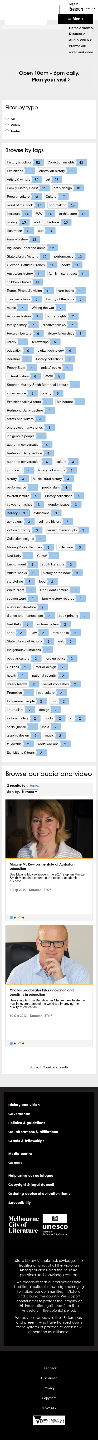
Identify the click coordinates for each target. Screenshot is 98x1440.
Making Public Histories (28, 547)
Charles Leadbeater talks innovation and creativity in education (42, 992)
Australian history (56, 171)
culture (65, 462)
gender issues (62, 504)
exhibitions (45, 513)
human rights (60, 316)
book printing (72, 616)
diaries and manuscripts (28, 616)
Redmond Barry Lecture (28, 410)
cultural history (21, 376)
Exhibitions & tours (24, 753)
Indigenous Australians (27, 650)
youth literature (57, 564)
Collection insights (65, 162)
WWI (44, 214)
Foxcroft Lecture (23, 333)
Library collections (53, 359)
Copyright (49, 1398)
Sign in (73, 3)
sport (14, 633)
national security (48, 676)
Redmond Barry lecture (28, 453)
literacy (16, 513)
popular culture (22, 658)
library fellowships (65, 333)
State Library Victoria (27, 256)
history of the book (60, 573)
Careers (15, 1162)
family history (20, 325)
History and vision (24, 1104)
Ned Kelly (18, 556)
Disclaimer (49, 1378)
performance (68, 256)
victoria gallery (51, 624)
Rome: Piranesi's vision (28, 291)
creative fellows (22, 299)
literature (18, 214)
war (45, 231)
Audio (15, 131)
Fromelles (18, 693)
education (18, 351)
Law (37, 633)
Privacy (49, 1388)
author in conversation (27, 445)
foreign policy (59, 658)
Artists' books (20, 573)
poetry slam (54, 487)
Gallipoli (16, 667)
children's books (23, 282)
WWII (52, 376)
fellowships (44, 342)
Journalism (19, 710)
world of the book (24, 205)
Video (15, 125)
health (15, 676)
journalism (18, 470)
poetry (50, 393)
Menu (77, 19)
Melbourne (68, 402)
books (70, 265)
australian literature (25, 607)
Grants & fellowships (26, 1141)
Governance (19, 1113)
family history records (62, 599)
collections (69, 547)
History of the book (64, 299)
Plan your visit (49, 79)
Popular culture (22, 197)
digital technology (54, 351)
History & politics (23, 162)
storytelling (18, 581)
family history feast (67, 274)
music (15, 308)
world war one (52, 744)
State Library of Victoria (28, 641)
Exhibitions (19, 171)
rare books (69, 291)
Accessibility (19, 1202)
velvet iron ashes (23, 504)
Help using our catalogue (31, 1175)
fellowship (18, 744)
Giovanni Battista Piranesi (30, 265)
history (15, 479)
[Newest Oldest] (29, 792)
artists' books (54, 368)
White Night (19, 590)
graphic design (21, 735)
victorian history (22, 530)
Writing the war (47, 308)
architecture (72, 214)
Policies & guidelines (26, 1122)
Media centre (20, 1153)
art (52, 179)
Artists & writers (23, 179)
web (65, 641)
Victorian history (22, 316)
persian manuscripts (65, 530)
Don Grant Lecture (58, 590)
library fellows (21, 684)
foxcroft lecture (22, 496)
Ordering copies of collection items (39, 1193)
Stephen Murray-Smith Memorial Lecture (41, 385)
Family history (21, 239)
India (49, 727)
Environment (20, 564)
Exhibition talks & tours (27, 402)
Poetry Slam (20, 368)
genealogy (18, 522)
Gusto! (45, 556)
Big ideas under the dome (30, 248)
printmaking (62, 205)
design (48, 710)
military (16, 222)
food (46, 581)
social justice (20, 393)
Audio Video (79, 40)
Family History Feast (26, 188)
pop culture (50, 693)
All (12, 119)
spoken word (20, 599)
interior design (49, 667)
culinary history (54, 522)
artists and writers (24, 419)
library (15, 342)
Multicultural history (51, 479)
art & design (67, 188)
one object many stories (28, 428)
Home (73, 28)
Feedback (49, 1368)
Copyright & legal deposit (31, 1184)
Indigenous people (24, 701)
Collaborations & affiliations (33, 1132)
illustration (18, 231)
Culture (55, 197)
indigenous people (24, 436)
